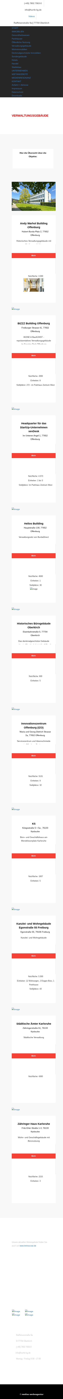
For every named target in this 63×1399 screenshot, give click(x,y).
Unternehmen (23, 1266)
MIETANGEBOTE (20, 74)
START (15, 28)
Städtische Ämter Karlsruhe (33, 1023)
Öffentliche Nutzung (21, 42)
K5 (33, 823)
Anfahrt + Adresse (20, 85)
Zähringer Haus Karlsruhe (34, 1123)
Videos (31, 16)
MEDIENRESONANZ (21, 78)
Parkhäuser (17, 38)
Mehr (34, 256)
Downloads (17, 95)
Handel (15, 63)
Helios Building (33, 523)
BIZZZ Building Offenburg (34, 323)
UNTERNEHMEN (20, 70)
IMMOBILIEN (18, 31)
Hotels (15, 60)
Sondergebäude (19, 56)
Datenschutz (17, 92)
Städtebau (16, 67)
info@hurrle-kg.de (33, 10)
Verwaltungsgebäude (21, 46)
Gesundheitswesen (20, 35)
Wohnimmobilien (19, 49)
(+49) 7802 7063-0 (33, 3)
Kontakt (20, 1276)
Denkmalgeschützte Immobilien (26, 53)
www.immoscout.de (28, 1246)
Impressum (17, 88)
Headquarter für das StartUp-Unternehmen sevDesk (33, 427)
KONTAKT (16, 81)
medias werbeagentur (32, 1394)
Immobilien (22, 1271)
